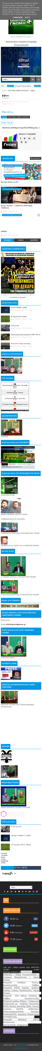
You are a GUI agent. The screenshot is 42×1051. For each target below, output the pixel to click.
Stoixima (27, 410)
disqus (20, 240)
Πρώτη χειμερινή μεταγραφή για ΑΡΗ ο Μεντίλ (25, 335)
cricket (3, 863)
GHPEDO (4, 231)
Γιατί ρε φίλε (15, 325)
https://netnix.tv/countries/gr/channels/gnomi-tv (21, 868)
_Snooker (4, 855)
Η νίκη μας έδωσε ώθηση (12, 86)
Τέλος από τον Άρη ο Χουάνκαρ (20, 344)
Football (4, 853)
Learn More (18, 17)
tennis (3, 857)
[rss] (26, 892)
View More (36, 158)
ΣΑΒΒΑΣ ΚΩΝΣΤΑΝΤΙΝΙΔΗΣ (31, 86)
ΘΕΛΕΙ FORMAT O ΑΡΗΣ (19, 307)
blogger (7, 240)
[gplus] (11, 892)
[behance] (29, 892)
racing (3, 859)
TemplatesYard (22, 1045)
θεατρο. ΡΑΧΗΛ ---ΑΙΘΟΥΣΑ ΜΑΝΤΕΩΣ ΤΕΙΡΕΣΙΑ (16, 207)
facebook (34, 240)
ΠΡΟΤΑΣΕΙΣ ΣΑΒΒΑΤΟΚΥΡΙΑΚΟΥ (18, 91)
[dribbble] (22, 892)
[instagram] (33, 892)
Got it (27, 17)
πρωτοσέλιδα (14, 297)
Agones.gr (21, 410)
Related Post (8, 159)
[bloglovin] (19, 892)
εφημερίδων (23, 297)
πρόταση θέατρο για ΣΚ (9, 182)
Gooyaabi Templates (21, 1048)
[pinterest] (15, 892)
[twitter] (7, 892)
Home (4, 91)
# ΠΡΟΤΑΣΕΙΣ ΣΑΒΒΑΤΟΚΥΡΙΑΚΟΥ (18, 117)
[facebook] (4, 892)
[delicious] (37, 892)
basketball (4, 861)
